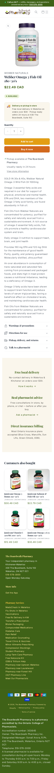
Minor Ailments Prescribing (20, 644)
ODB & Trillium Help (16, 661)
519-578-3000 (36, 4)
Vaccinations (12, 614)
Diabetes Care (13, 631)
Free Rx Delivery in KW (17, 617)
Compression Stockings (18, 648)
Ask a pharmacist (25, 414)
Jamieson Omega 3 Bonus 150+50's (13, 495)
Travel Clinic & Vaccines (18, 641)
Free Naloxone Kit (15, 658)
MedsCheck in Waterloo (18, 607)
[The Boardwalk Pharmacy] (17, 12)
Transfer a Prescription (17, 621)
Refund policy (24, 708)
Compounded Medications (19, 627)
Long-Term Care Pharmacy (19, 654)
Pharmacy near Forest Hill (19, 671)
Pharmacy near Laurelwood (19, 668)
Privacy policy (38, 708)
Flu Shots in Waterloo (17, 611)
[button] (47, 12)
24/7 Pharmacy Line (16, 675)
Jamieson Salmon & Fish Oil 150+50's (37, 495)
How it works (25, 386)
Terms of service (28, 712)
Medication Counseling (18, 638)
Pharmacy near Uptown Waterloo (22, 665)
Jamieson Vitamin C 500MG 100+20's (13, 534)
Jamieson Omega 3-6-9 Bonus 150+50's (38, 534)
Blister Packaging (14, 624)
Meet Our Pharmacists (17, 678)
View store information (18, 171)
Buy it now (27, 149)
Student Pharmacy (15, 651)
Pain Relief (11, 634)
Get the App (12, 593)
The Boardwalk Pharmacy (25, 704)
